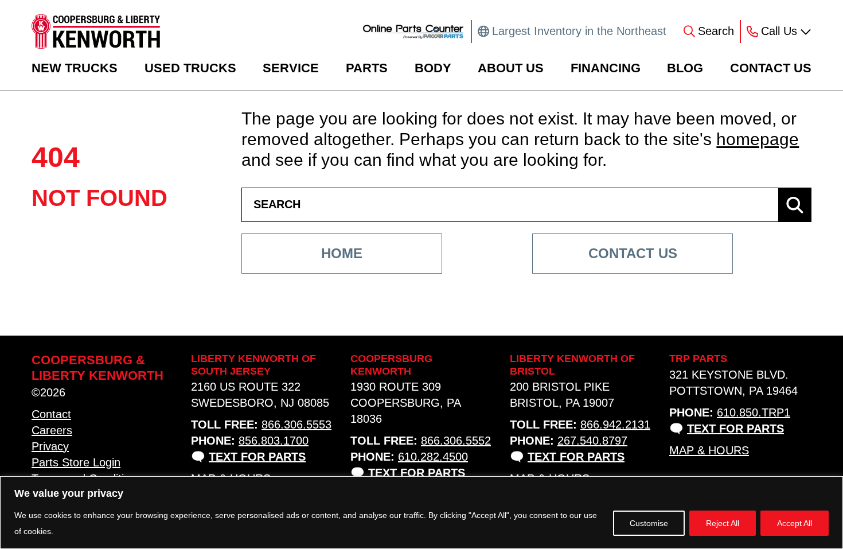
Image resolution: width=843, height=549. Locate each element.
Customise (649, 523)
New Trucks (75, 68)
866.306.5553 (296, 424)
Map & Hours (709, 450)
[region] (421, 512)
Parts (367, 68)
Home (341, 253)
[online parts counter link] (413, 31)
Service (291, 68)
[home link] (96, 31)
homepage (757, 139)
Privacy (50, 446)
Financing (606, 68)
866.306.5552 (456, 440)
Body (433, 68)
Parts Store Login (76, 462)
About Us (511, 68)
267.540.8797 (592, 440)
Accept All (794, 523)
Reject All (722, 523)
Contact (51, 414)
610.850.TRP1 (753, 412)
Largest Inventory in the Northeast (579, 31)
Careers (52, 430)
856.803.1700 (274, 440)
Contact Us (770, 68)
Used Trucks (190, 68)
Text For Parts (257, 456)
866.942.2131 (615, 424)
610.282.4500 (433, 456)
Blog (685, 68)
